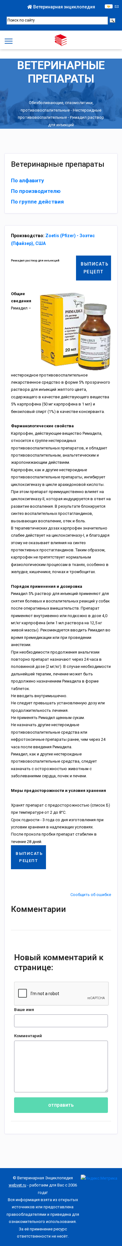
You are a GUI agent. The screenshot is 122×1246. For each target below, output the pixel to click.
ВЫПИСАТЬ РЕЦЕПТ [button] (95, 267)
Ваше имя (24, 1009)
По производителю (36, 191)
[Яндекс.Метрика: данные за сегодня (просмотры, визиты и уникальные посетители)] (99, 1178)
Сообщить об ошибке (90, 894)
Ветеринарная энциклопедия (63, 6)
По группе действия (37, 202)
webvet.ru (17, 1185)
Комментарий (28, 1035)
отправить (61, 1105)
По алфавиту (27, 180)
